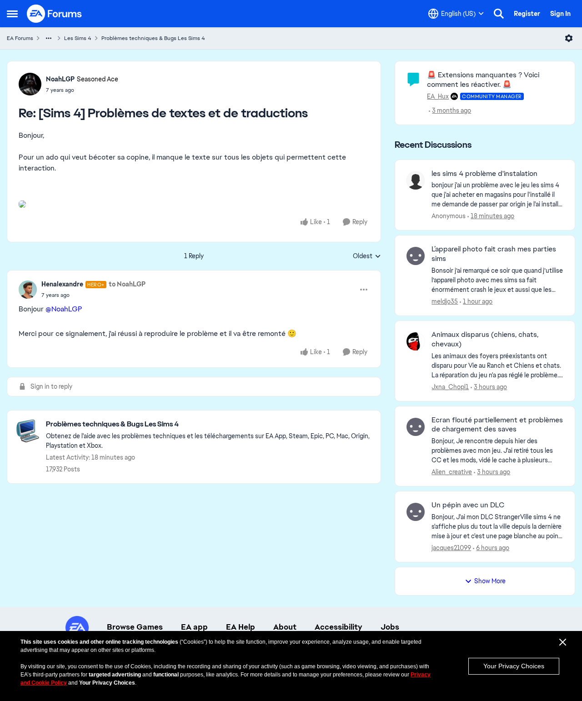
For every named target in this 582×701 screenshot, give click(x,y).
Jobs (390, 627)
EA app (194, 627)
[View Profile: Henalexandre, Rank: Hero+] (28, 289)
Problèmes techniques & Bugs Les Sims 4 (153, 38)
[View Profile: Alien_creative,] (415, 427)
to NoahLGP (127, 284)
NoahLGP (60, 79)
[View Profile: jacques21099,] (415, 512)
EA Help (240, 627)
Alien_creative (451, 472)
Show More (490, 581)
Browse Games (135, 627)
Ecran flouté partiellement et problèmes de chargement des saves (497, 425)
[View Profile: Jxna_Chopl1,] (415, 341)
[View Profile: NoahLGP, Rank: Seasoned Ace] (30, 84)
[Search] (498, 13)
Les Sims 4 (77, 38)
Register (527, 14)
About (284, 627)
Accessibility (338, 627)
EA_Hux (438, 96)
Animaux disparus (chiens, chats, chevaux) (484, 339)
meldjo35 (444, 301)
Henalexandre (62, 284)
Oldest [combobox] (367, 256)
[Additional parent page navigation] (48, 38)
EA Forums (20, 38)
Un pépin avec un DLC (467, 505)
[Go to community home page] (54, 14)
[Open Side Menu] (12, 13)
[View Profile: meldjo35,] (415, 256)
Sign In (560, 14)
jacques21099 (451, 548)
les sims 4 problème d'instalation (484, 173)
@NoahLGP (63, 309)
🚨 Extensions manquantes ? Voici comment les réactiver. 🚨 (483, 79)
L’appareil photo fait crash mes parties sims (493, 254)
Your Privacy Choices (513, 666)
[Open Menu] (568, 38)
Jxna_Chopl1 (450, 387)
